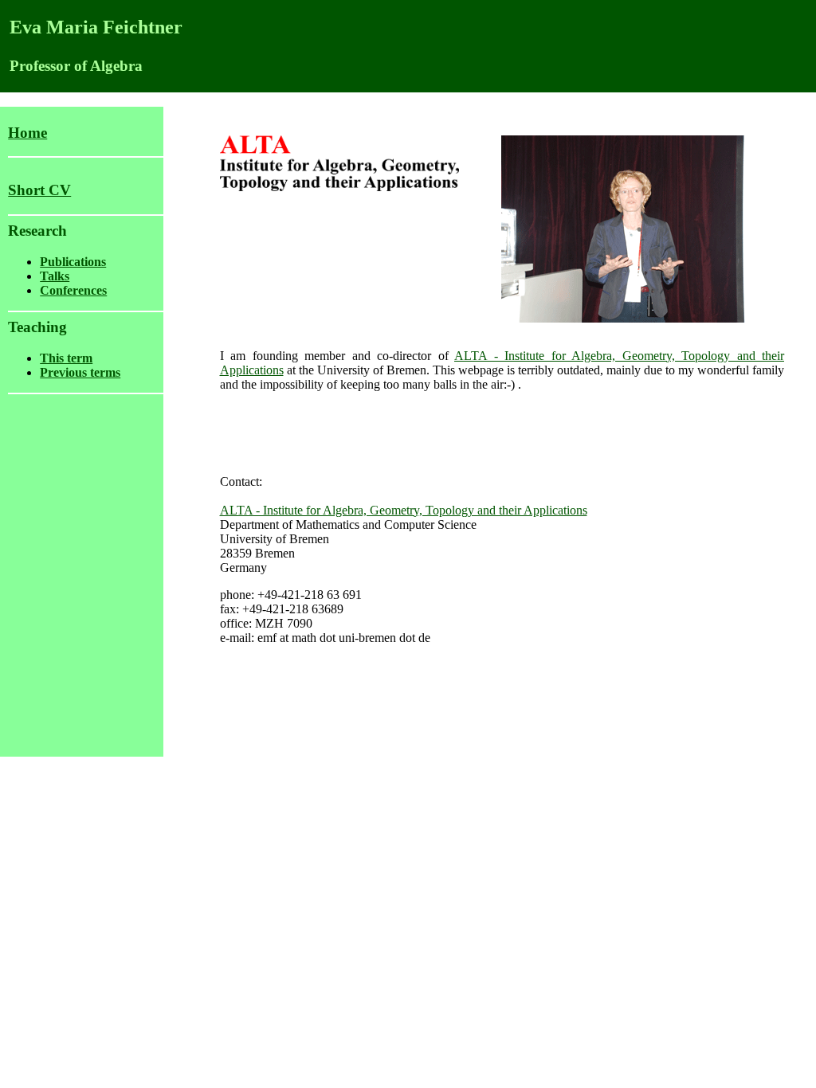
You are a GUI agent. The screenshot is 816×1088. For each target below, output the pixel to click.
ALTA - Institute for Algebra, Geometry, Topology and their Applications (403, 510)
